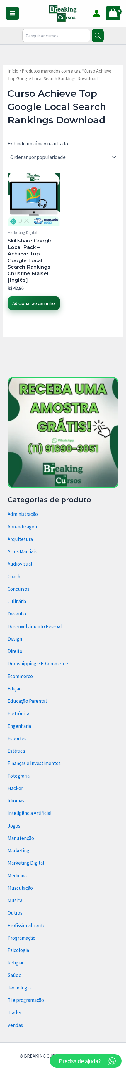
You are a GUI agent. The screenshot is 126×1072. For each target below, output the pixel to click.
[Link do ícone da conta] (96, 13)
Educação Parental (27, 701)
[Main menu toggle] (12, 13)
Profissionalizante (26, 925)
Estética (16, 751)
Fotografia (19, 776)
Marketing (18, 850)
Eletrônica (18, 713)
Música (15, 900)
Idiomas (16, 800)
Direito (15, 651)
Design (15, 639)
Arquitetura (20, 539)
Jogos (14, 826)
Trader (15, 1012)
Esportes (17, 738)
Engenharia (19, 726)
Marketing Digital (26, 863)
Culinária (17, 601)
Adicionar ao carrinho (33, 303)
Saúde (14, 975)
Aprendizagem (23, 526)
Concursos (18, 589)
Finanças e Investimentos (34, 763)
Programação (21, 938)
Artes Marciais (22, 551)
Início (13, 71)
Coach (14, 576)
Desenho (17, 613)
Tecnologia (19, 987)
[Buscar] (98, 35)
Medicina (17, 875)
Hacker (15, 788)
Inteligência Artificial (30, 813)
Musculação (20, 888)
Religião (16, 962)
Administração (23, 514)
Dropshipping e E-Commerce (38, 663)
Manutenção (21, 838)
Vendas (15, 1025)
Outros (15, 913)
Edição (15, 688)
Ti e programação (26, 1000)
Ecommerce (20, 676)
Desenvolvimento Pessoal (35, 626)
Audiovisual (20, 564)
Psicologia (18, 950)
